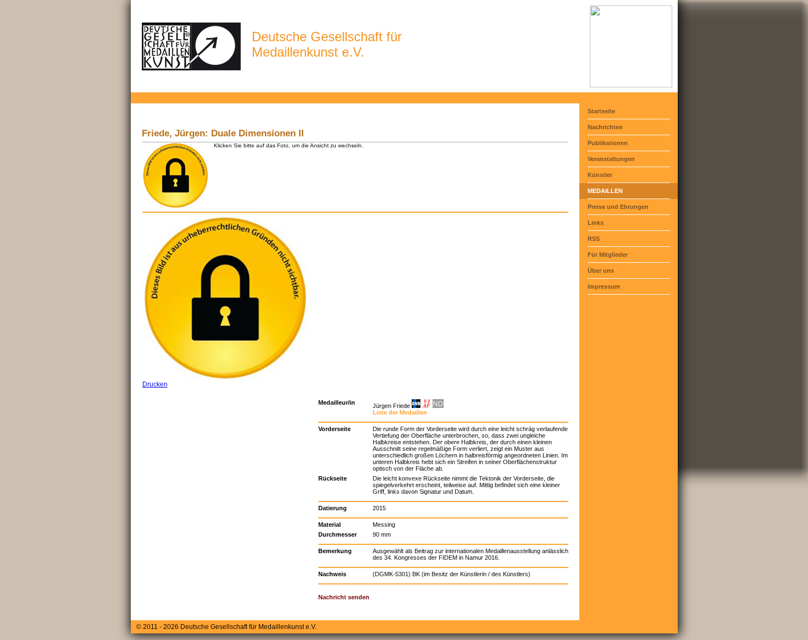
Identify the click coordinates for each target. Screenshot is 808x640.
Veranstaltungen (611, 159)
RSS (594, 238)
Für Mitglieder (608, 254)
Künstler (600, 175)
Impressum (604, 286)
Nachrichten (605, 127)
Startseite (601, 111)
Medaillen (605, 190)
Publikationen (608, 143)
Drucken (155, 384)
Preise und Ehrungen (618, 206)
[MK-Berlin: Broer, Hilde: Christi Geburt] (631, 85)
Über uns (601, 270)
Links (596, 222)
